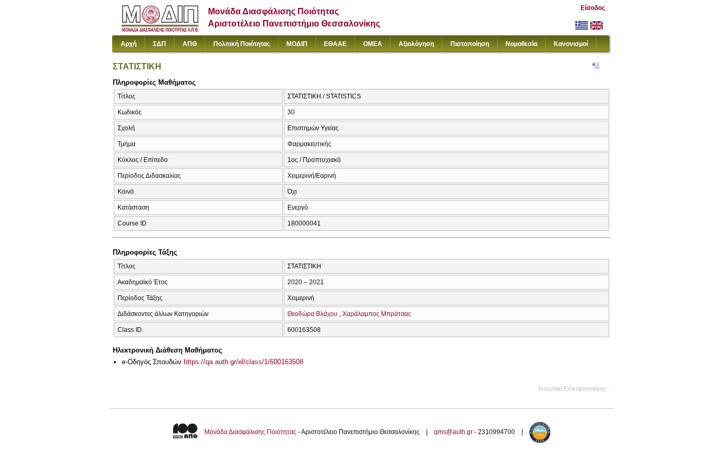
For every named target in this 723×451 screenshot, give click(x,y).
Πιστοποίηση (469, 44)
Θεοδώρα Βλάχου (312, 314)
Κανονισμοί (571, 44)
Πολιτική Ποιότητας (241, 44)
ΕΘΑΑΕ (335, 44)
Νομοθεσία (521, 44)
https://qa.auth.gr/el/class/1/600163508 (243, 362)
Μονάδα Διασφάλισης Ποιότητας (250, 432)
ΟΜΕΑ (372, 44)
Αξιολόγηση (416, 44)
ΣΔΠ (159, 44)
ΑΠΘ (190, 44)
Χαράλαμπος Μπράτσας (376, 314)
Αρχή (129, 44)
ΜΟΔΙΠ (297, 44)
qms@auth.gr (453, 432)
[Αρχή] (160, 29)
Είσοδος (593, 8)
